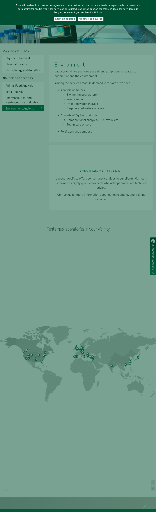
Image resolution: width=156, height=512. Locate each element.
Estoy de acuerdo (65, 18)
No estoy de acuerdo (90, 18)
